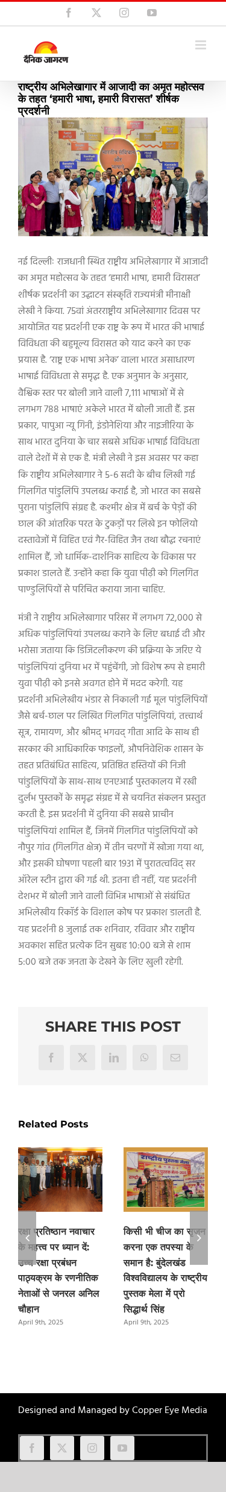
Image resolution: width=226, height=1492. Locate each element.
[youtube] (122, 1448)
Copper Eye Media (169, 1410)
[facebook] (32, 1448)
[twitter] (62, 1448)
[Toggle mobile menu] (201, 45)
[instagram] (92, 1448)
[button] (27, 1238)
